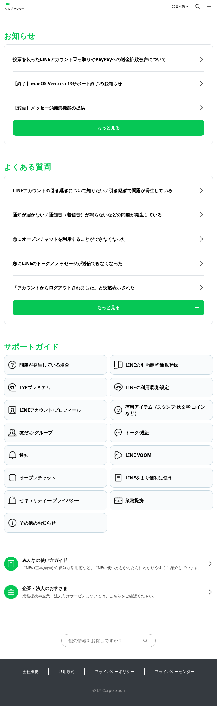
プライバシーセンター (174, 671)
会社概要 (30, 671)
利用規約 (67, 671)
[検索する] (197, 6)
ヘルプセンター (14, 9)
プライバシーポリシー (114, 671)
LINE (8, 4)
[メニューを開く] (209, 6)
